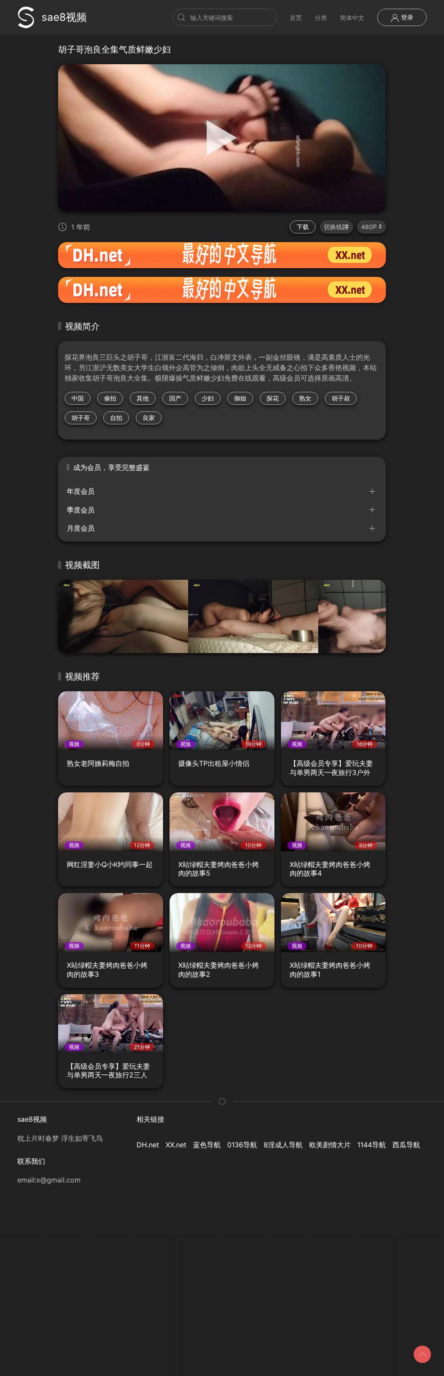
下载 (303, 226)
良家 (149, 417)
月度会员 (81, 528)
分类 (321, 17)
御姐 (240, 398)
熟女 (305, 398)
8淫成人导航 (283, 1144)
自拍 (116, 417)
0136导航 (242, 1144)
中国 (78, 398)
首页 (296, 17)
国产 (175, 398)
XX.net (176, 1144)
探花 (273, 398)
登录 (406, 17)
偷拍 (110, 398)
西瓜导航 (406, 1144)
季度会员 (81, 510)
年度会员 (81, 491)
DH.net (148, 1144)
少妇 (208, 398)
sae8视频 (64, 17)
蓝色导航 (207, 1144)
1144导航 (371, 1144)
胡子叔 (341, 398)
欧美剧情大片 (330, 1144)
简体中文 (352, 17)
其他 (143, 398)
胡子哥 (81, 417)
